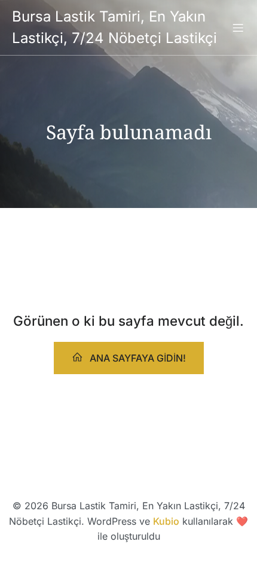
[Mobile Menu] (238, 27)
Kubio (166, 521)
